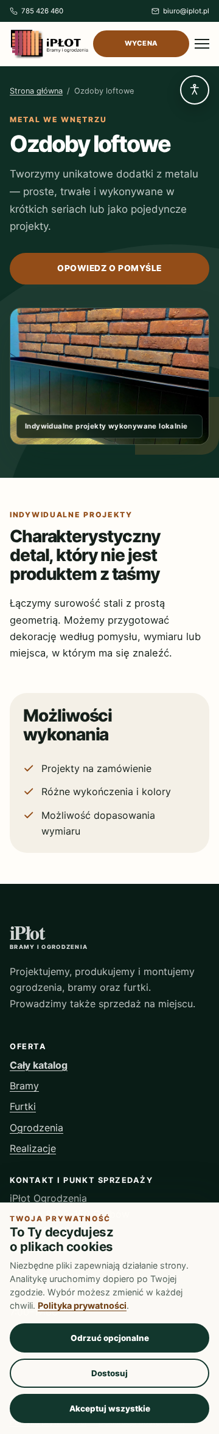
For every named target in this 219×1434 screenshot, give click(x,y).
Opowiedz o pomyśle (109, 268)
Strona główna (36, 90)
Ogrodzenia (36, 1128)
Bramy (24, 1086)
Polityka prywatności (82, 1305)
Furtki (23, 1106)
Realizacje (33, 1148)
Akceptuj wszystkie (109, 1408)
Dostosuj (109, 1373)
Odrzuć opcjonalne (110, 1338)
